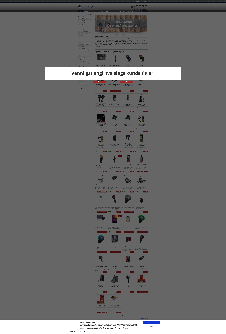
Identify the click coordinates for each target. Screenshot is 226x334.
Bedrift (126, 81)
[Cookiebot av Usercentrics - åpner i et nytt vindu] (72, 332)
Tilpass (151, 326)
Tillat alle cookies (151, 322)
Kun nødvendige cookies (152, 329)
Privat (99, 81)
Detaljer (81, 331)
